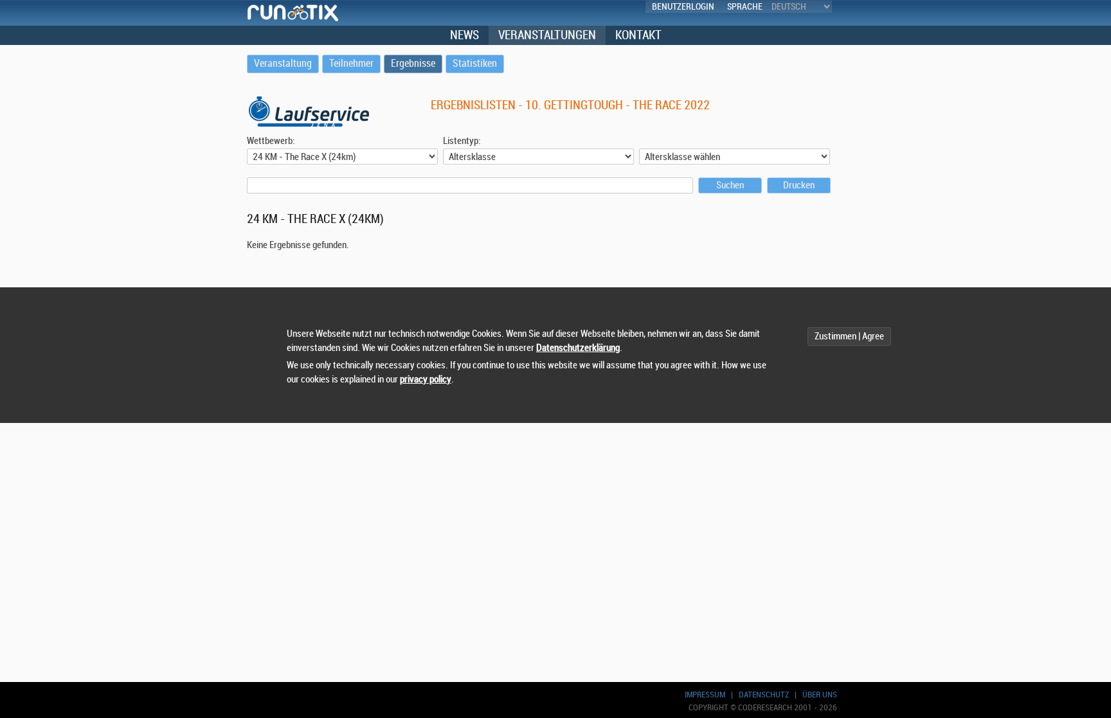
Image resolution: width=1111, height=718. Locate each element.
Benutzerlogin (683, 7)
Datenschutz (764, 694)
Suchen (730, 185)
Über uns (819, 694)
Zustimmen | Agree (849, 336)
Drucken (799, 185)
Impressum (705, 694)
